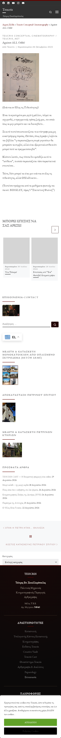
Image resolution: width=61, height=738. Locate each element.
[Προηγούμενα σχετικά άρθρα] (47, 229)
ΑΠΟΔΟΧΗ (31, 722)
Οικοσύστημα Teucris (30, 662)
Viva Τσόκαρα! (11, 272)
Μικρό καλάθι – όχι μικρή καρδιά (15, 484)
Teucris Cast (30, 656)
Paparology (30, 672)
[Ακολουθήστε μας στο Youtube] (13, 3)
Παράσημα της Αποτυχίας (13, 502)
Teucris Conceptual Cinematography (32, 24)
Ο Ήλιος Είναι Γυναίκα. (12, 507)
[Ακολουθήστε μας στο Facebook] (3, 3)
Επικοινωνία (30, 677)
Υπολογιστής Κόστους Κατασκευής (30, 636)
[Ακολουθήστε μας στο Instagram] (18, 3)
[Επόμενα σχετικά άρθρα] (55, 229)
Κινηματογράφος (31, 641)
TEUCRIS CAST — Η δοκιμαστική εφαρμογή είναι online (26, 476)
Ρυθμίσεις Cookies (30, 731)
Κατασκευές (30, 631)
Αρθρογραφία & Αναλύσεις (31, 667)
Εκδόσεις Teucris (30, 646)
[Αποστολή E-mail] (23, 3)
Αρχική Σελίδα (8, 24)
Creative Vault (30, 651)
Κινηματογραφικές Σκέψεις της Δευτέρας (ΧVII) (21, 494)
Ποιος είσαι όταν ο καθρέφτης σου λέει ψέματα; (20, 489)
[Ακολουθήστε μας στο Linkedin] (8, 3)
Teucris (11, 47)
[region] (30, 716)
